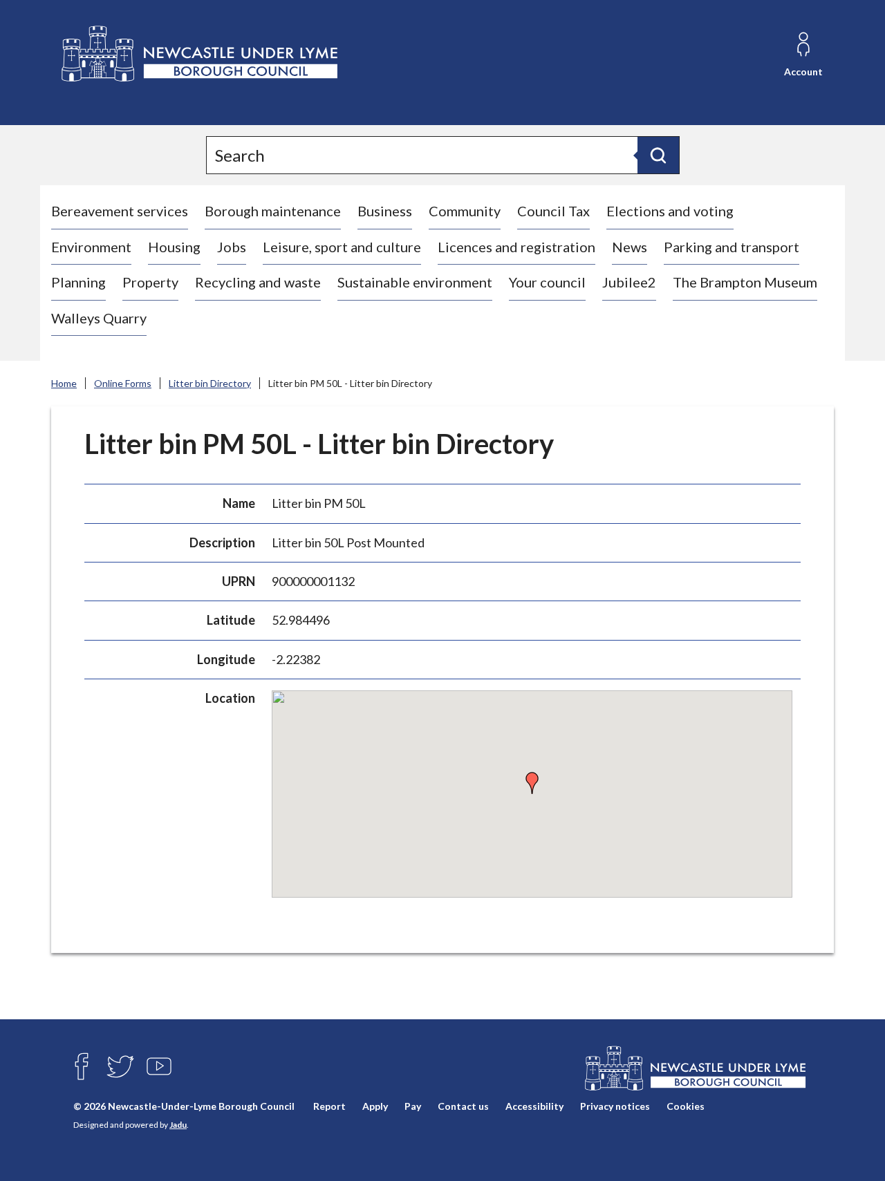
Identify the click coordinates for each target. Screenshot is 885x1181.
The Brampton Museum (745, 282)
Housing (174, 246)
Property (150, 282)
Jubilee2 (629, 282)
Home (64, 383)
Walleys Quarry (99, 318)
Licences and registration (516, 246)
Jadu (178, 1124)
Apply (375, 1107)
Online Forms (122, 383)
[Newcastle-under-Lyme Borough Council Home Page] (198, 54)
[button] (532, 783)
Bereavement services (119, 210)
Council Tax (553, 210)
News (629, 246)
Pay (412, 1107)
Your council (547, 282)
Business (384, 210)
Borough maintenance (273, 210)
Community (465, 210)
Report (329, 1107)
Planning (78, 282)
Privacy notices (615, 1107)
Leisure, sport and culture (342, 246)
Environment (91, 246)
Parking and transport (731, 246)
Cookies (686, 1107)
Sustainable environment (414, 282)
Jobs (231, 246)
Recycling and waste (258, 282)
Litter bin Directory (210, 383)
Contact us (463, 1107)
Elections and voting (670, 210)
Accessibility (534, 1107)
